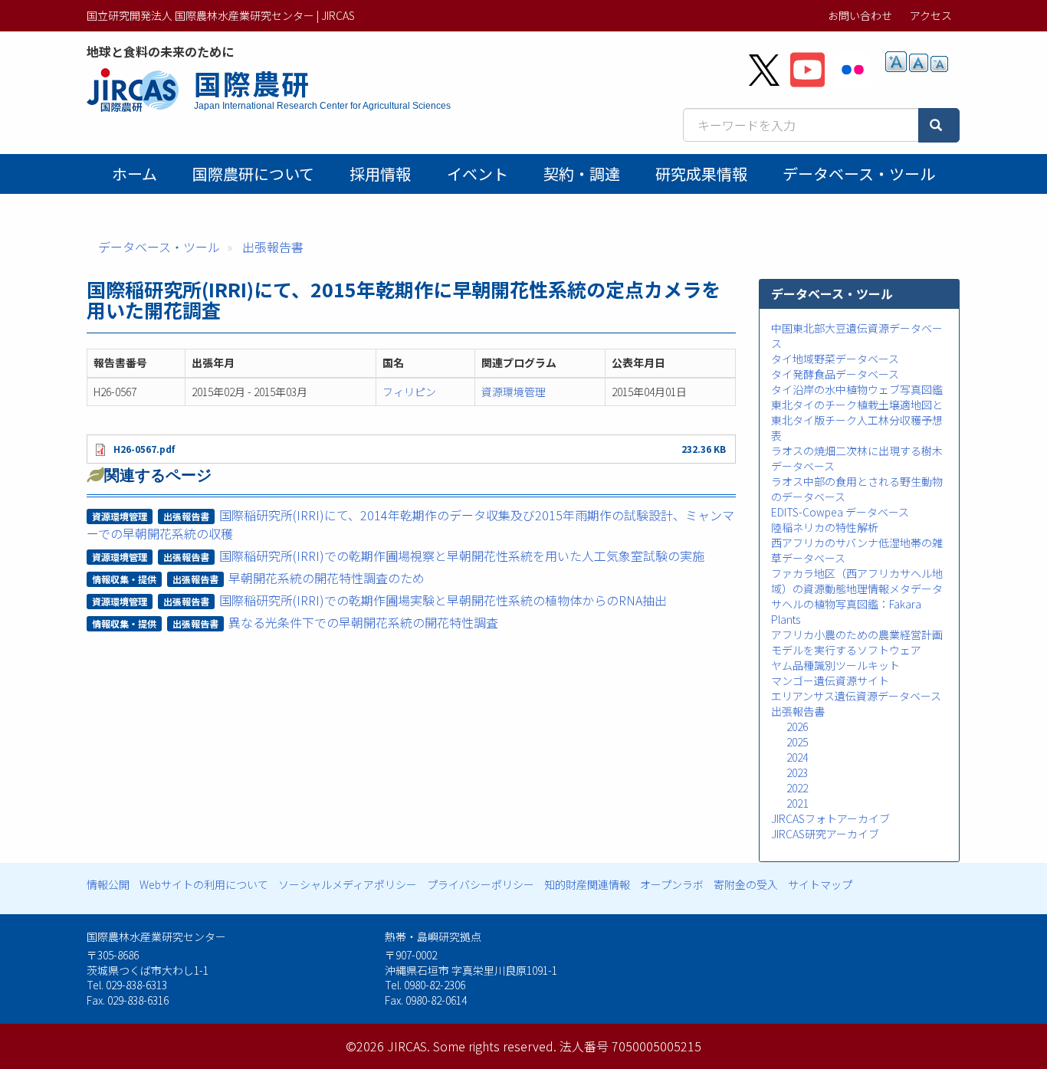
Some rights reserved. (494, 1046)
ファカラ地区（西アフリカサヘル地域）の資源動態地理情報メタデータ (857, 581)
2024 (797, 757)
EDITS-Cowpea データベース (840, 512)
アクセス (931, 15)
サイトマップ (820, 884)
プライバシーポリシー (480, 884)
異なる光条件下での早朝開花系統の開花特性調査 (363, 622)
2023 (797, 772)
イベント (477, 173)
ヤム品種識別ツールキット (835, 665)
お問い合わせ (860, 15)
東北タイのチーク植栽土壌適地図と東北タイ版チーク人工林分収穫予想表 (857, 420)
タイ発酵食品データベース (835, 374)
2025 (797, 741)
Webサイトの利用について (203, 884)
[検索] (939, 125)
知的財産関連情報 (587, 884)
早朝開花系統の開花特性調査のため (326, 578)
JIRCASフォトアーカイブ (830, 818)
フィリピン (409, 391)
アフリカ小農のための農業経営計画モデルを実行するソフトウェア (857, 642)
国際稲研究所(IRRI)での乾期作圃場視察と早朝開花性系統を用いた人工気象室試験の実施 (461, 555)
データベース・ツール (859, 173)
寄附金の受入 (746, 884)
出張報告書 (273, 247)
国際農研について (253, 173)
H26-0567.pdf (144, 448)
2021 (797, 803)
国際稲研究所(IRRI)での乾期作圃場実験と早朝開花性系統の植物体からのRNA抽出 (443, 600)
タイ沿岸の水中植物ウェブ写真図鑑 (857, 389)
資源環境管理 (513, 391)
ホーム (134, 173)
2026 (797, 726)
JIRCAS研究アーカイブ (825, 833)
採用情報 (380, 173)
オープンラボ (672, 884)
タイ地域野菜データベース (835, 358)
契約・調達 (581, 173)
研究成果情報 (701, 173)
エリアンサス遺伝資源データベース (856, 695)
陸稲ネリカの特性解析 (824, 527)
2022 (797, 787)
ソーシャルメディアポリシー (347, 884)
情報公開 (108, 884)
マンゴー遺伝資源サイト (830, 680)
